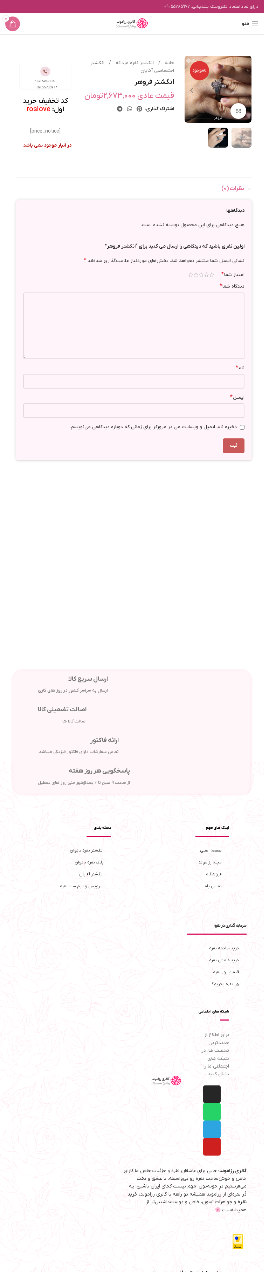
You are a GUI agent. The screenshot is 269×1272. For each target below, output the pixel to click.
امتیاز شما (232, 274)
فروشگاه (214, 874)
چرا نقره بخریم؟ (225, 984)
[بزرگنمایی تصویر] (238, 109)
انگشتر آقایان (91, 874)
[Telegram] (212, 1129)
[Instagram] (212, 1094)
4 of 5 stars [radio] (196, 274)
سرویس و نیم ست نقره (82, 886)
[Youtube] (212, 1147)
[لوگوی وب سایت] (132, 23)
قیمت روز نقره (226, 972)
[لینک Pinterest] (139, 109)
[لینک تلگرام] (120, 109)
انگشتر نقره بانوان (87, 850)
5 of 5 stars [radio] (190, 274)
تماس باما (213, 886)
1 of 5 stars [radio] (211, 274)
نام (240, 367)
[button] (244, 89)
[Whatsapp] (212, 1111)
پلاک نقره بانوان (89, 862)
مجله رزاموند (210, 862)
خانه (169, 63)
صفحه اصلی (211, 850)
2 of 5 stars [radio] (206, 274)
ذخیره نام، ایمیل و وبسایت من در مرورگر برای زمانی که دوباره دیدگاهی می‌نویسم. (153, 427)
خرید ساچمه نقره (224, 948)
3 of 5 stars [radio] (201, 274)
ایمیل (237, 397)
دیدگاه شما (232, 286)
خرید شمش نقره (224, 960)
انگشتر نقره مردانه (134, 63)
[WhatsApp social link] (129, 109)
